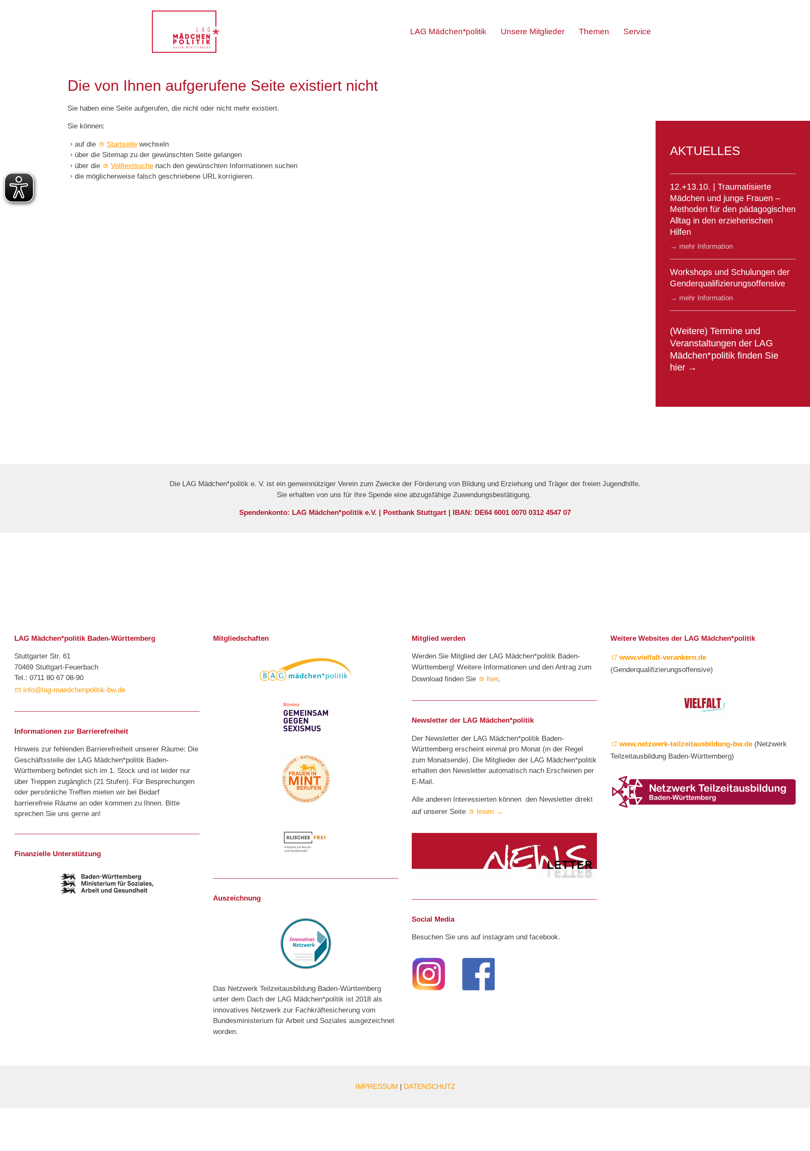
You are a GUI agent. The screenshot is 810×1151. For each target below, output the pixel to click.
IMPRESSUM (377, 1087)
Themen (594, 31)
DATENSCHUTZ (429, 1087)
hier (492, 679)
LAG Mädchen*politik (448, 31)
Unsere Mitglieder (532, 31)
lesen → (490, 812)
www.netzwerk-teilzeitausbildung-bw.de (685, 744)
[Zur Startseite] (185, 32)
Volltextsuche (132, 166)
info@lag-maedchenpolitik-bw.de (76, 690)
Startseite (122, 144)
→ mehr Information (701, 246)
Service (637, 31)
